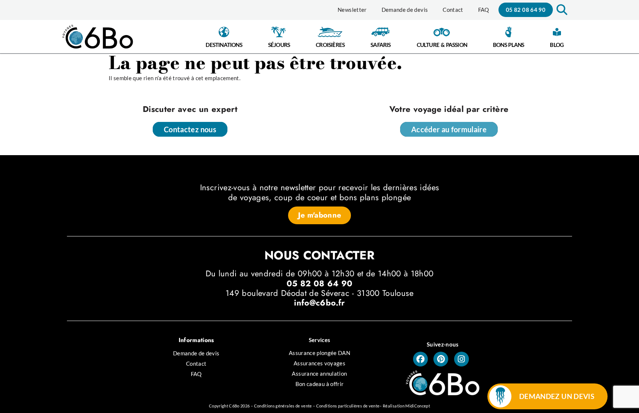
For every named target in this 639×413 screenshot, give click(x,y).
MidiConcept (417, 405)
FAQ (483, 9)
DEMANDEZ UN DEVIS (556, 396)
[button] (561, 10)
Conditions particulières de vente (348, 405)
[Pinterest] (440, 359)
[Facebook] (420, 359)
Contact (453, 9)
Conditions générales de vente (283, 405)
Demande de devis (405, 9)
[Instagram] (461, 359)
